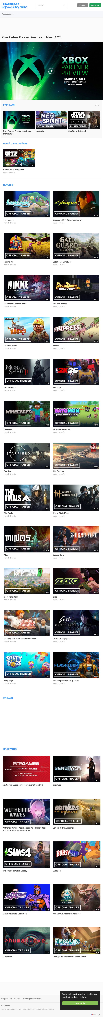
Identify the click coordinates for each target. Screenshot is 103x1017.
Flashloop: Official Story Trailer (66, 681)
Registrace (95, 5)
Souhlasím (80, 1003)
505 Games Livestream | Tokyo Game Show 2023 (23, 785)
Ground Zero (58, 555)
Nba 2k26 (57, 387)
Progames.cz (8, 14)
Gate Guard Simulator (62, 262)
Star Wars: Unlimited (77, 131)
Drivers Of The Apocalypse (64, 828)
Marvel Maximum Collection (15, 914)
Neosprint (40, 131)
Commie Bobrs (10, 346)
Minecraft (8, 429)
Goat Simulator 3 (11, 597)
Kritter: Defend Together (13, 170)
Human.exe (7, 957)
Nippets (56, 346)
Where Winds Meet (61, 513)
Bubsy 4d (57, 871)
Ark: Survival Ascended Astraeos (67, 914)
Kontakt (17, 999)
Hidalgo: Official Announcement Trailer (69, 957)
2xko (55, 597)
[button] (18, 14)
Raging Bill (8, 262)
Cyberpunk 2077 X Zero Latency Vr (67, 220)
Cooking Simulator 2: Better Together (20, 639)
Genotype (57, 785)
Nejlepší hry (10, 749)
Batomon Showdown (61, 429)
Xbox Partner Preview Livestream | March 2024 (32, 37)
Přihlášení (82, 5)
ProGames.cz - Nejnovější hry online (14, 5)
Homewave (8, 220)
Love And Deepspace (62, 639)
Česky (96, 1014)
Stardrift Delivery (60, 304)
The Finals (8, 513)
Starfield (7, 471)
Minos (6, 555)
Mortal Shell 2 (10, 387)
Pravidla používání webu (32, 999)
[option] (19, 124)
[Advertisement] (51, 25)
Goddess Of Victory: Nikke (15, 304)
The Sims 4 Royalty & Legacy (15, 871)
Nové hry (8, 185)
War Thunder (58, 471)
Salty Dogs (8, 681)
